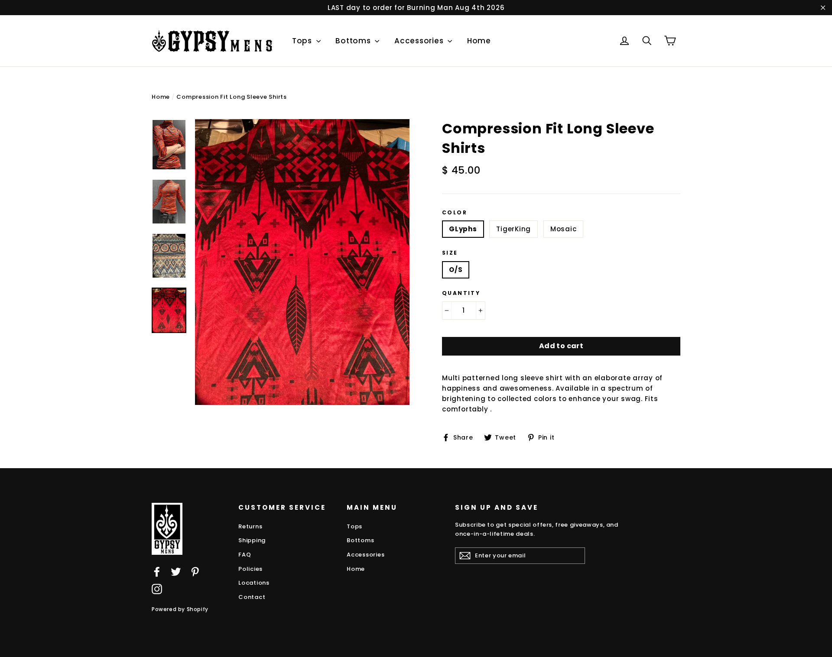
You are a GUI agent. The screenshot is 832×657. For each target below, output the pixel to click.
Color (454, 212)
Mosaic (563, 228)
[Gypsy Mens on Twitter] (176, 571)
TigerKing (513, 228)
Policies (250, 569)
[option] (302, 262)
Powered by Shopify (180, 609)
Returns (250, 526)
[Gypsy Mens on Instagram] (157, 588)
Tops (303, 41)
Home (479, 41)
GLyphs (463, 228)
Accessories (419, 41)
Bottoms (354, 41)
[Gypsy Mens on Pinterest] (195, 571)
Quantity (461, 293)
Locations (254, 583)
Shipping (252, 540)
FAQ (244, 554)
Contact (251, 597)
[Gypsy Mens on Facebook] (157, 571)
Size (450, 252)
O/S (455, 269)
